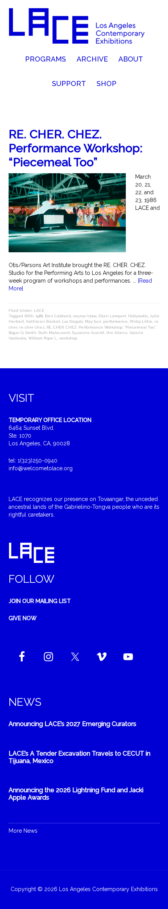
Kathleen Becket (43, 321)
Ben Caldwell (58, 316)
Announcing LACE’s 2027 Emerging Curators (72, 724)
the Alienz (116, 333)
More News (23, 831)
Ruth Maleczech (54, 333)
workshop (68, 338)
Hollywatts (138, 316)
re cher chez (32, 327)
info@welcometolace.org (41, 468)
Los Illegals (72, 321)
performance (115, 321)
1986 (39, 316)
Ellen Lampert (112, 316)
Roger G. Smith (22, 333)
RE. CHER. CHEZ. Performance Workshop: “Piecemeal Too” (76, 148)
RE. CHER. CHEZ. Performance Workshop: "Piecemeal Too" (100, 327)
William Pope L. (42, 338)
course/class (85, 316)
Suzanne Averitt (88, 333)
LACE (39, 310)
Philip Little (141, 321)
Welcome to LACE (84, 27)
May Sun (93, 321)
